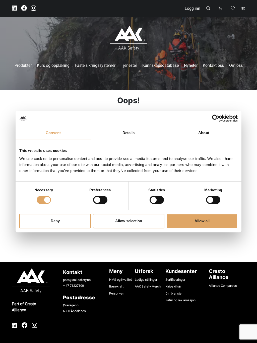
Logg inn (192, 8)
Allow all (202, 221)
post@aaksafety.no (77, 280)
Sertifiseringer (175, 279)
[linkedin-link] (14, 8)
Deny (55, 221)
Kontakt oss (213, 65)
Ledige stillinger (146, 279)
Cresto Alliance (218, 274)
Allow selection (128, 221)
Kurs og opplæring (53, 65)
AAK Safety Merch (148, 286)
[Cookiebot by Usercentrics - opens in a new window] (216, 118)
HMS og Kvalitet (120, 279)
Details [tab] (128, 133)
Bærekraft (116, 286)
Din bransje (173, 293)
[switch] (100, 200)
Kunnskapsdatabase (160, 65)
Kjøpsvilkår (173, 286)
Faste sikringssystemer (95, 65)
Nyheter (191, 65)
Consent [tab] (53, 133)
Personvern (117, 293)
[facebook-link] (24, 8)
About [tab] (203, 133)
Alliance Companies (223, 286)
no (243, 8)
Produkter (23, 65)
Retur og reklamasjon (180, 300)
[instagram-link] (33, 8)
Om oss (236, 65)
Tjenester (129, 65)
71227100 (77, 286)
